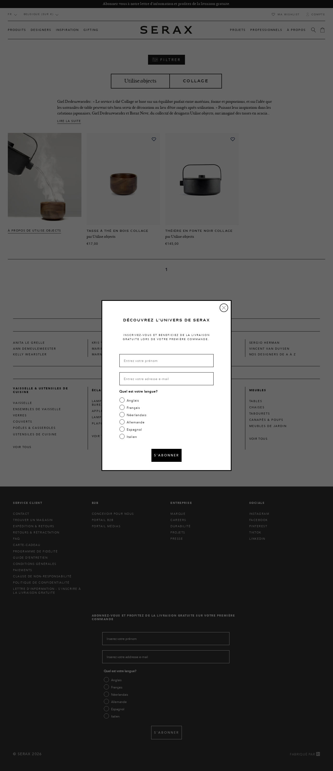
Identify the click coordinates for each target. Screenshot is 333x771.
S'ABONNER (166, 455)
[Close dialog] (224, 308)
